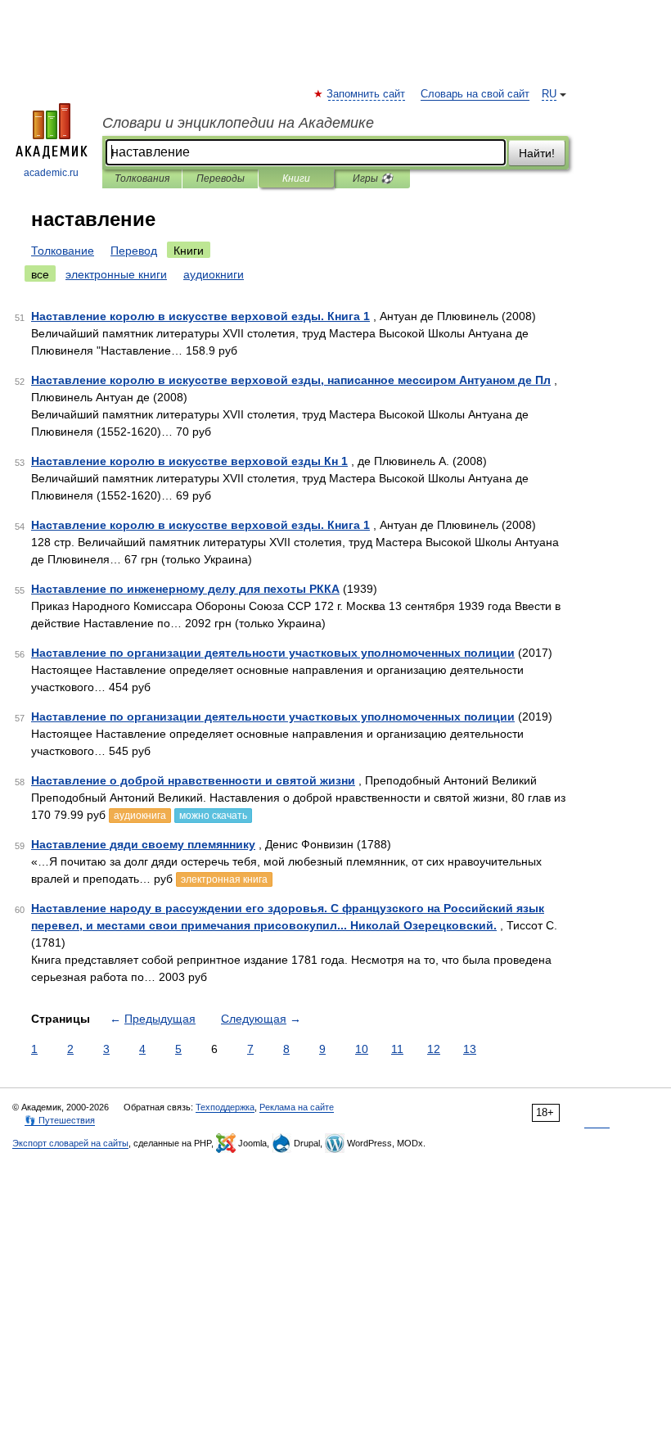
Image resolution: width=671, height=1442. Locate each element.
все (40, 274)
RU (549, 94)
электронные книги (116, 274)
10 (361, 1049)
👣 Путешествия (60, 1120)
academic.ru (51, 173)
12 (433, 1049)
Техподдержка (225, 1107)
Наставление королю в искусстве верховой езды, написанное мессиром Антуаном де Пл (291, 379)
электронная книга (224, 879)
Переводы (220, 178)
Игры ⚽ (373, 178)
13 (469, 1049)
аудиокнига (140, 815)
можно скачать (213, 815)
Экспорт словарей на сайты (70, 1143)
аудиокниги (213, 274)
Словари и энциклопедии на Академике (238, 123)
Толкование (62, 250)
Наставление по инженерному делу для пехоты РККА (185, 588)
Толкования (142, 178)
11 (397, 1049)
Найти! (537, 153)
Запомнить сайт (366, 94)
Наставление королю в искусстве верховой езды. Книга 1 (200, 316)
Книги (296, 178)
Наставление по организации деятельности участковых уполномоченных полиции (273, 652)
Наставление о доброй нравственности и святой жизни (193, 780)
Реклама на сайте (296, 1107)
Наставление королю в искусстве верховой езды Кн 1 (189, 461)
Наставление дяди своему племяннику (143, 844)
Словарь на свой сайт (475, 94)
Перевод (133, 250)
